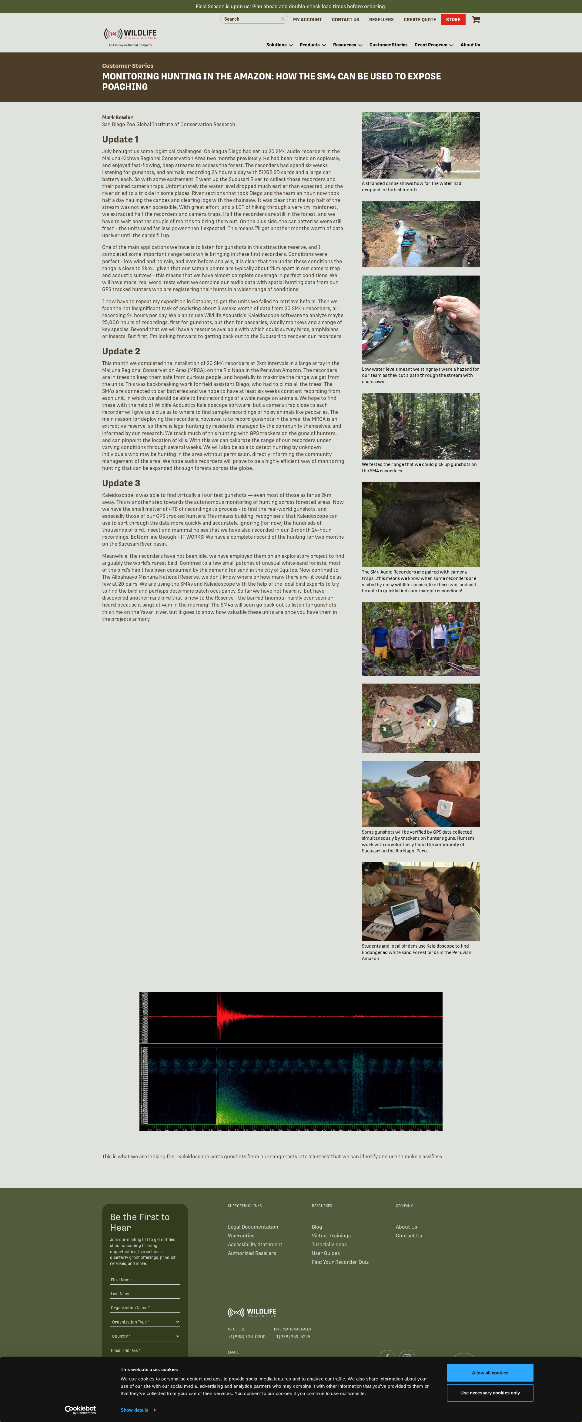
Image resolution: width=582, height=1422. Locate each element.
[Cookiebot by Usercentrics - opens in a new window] (80, 1410)
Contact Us (409, 1236)
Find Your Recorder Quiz (340, 1262)
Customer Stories (127, 65)
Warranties (241, 1236)
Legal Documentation (253, 1227)
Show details (134, 1410)
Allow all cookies (490, 1372)
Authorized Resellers (252, 1253)
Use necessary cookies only (490, 1392)
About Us (406, 1227)
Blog (317, 1227)
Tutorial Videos (329, 1244)
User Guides (326, 1253)
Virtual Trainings (331, 1236)
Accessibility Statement (255, 1244)
